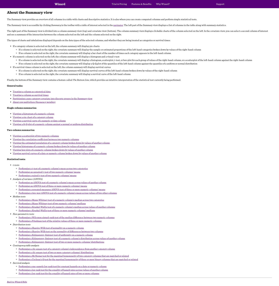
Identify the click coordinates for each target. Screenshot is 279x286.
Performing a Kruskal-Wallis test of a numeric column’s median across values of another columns (67, 207)
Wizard (60, 4)
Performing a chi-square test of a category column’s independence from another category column (67, 249)
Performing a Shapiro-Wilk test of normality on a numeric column (51, 228)
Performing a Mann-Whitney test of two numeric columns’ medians (52, 203)
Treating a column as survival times (31, 95)
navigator (118, 25)
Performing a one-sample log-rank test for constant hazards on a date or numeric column (63, 266)
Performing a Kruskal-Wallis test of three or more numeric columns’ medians (57, 210)
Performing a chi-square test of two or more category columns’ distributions (56, 252)
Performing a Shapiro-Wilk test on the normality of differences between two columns (61, 231)
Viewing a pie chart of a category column (33, 117)
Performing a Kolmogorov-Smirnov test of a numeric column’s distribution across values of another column (72, 238)
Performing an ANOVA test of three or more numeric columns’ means (53, 186)
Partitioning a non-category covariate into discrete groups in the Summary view (52, 98)
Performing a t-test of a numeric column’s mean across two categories (53, 168)
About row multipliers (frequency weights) (34, 102)
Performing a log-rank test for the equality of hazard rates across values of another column (63, 270)
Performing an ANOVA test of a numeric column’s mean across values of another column (62, 182)
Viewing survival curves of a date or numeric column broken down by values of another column (60, 153)
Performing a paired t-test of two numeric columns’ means (47, 175)
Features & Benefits (141, 4)
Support (220, 4)
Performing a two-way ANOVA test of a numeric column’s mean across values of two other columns (68, 193)
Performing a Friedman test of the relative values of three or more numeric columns (60, 221)
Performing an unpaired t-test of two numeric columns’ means (49, 172)
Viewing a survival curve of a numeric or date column (39, 120)
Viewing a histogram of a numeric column (33, 113)
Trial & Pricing (119, 4)
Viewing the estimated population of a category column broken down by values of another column (61, 142)
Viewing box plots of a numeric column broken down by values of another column (53, 149)
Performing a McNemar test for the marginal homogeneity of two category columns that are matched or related (74, 256)
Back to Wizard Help (17, 281)
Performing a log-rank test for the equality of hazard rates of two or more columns (59, 273)
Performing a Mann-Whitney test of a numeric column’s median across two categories (61, 200)
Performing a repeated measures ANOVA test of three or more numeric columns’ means (62, 189)
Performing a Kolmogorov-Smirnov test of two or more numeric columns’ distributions (61, 242)
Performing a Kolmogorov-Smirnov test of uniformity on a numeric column (56, 235)
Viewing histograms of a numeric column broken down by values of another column (54, 146)
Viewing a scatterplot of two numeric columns (36, 135)
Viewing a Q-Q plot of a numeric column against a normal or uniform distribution (53, 124)
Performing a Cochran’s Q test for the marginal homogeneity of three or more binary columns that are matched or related (78, 259)
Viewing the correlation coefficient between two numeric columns (46, 139)
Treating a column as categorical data (32, 91)
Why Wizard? (163, 4)
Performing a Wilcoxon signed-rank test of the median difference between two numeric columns (67, 217)
